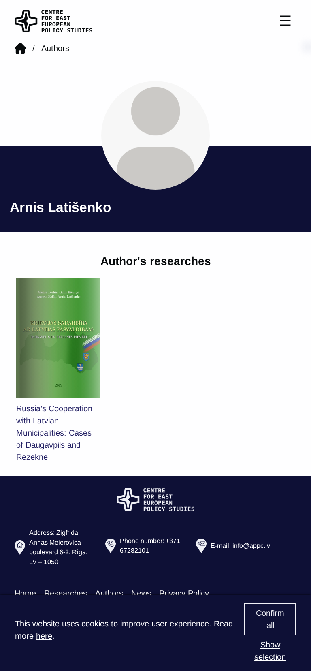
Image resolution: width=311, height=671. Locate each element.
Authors (55, 48)
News (141, 593)
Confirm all (270, 619)
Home (25, 593)
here (44, 635)
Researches (65, 593)
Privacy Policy (184, 593)
